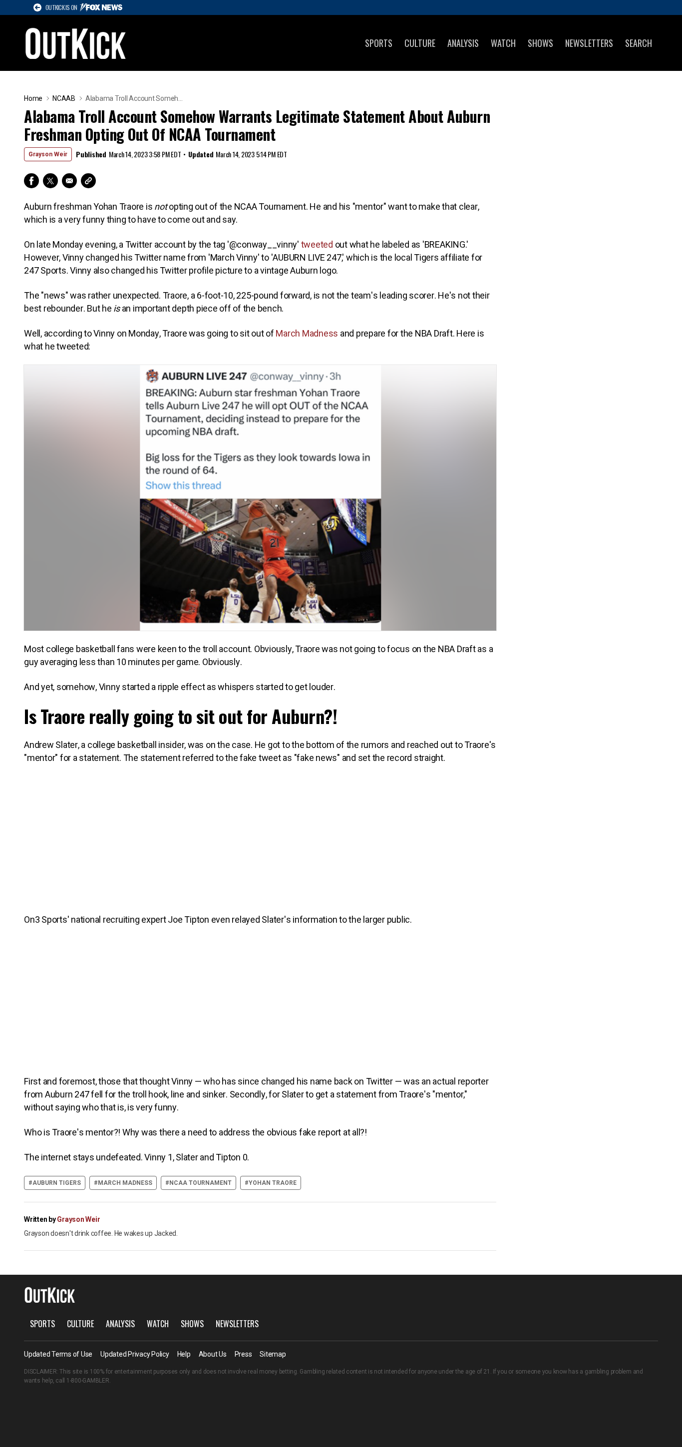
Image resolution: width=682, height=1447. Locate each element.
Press (243, 1354)
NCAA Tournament (200, 1182)
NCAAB (63, 98)
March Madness (307, 333)
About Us (213, 1354)
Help (184, 1354)
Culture (419, 42)
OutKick (76, 43)
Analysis (463, 42)
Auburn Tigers (56, 1182)
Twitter (50, 180)
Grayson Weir (47, 154)
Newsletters (589, 42)
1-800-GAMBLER (87, 1380)
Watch (503, 42)
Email (69, 180)
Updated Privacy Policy (134, 1354)
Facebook (31, 180)
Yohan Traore (273, 1182)
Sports (378, 42)
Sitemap (273, 1354)
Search (638, 42)
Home (33, 98)
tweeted (317, 244)
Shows (540, 42)
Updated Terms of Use (58, 1354)
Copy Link (88, 180)
